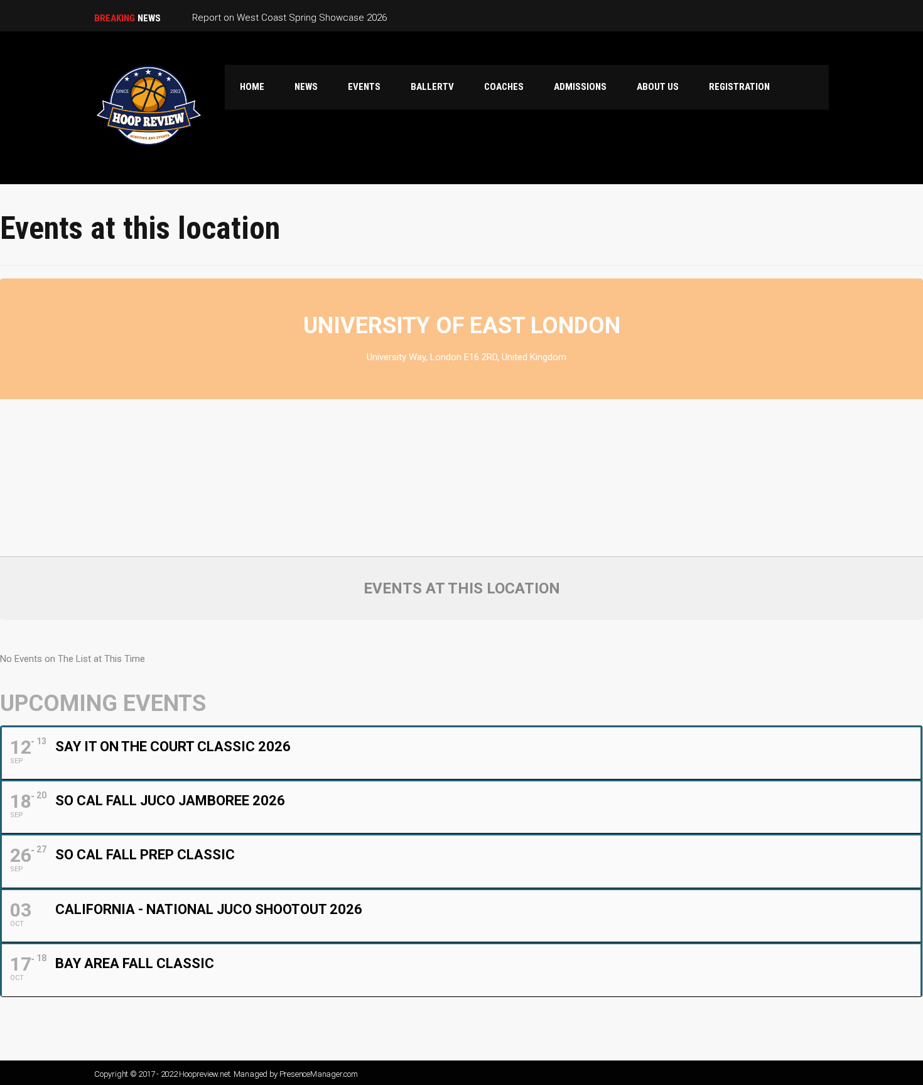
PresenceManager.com (318, 1074)
